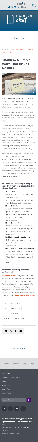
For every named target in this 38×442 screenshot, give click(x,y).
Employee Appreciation (12, 303)
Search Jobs (34, 5)
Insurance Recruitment (16, 49)
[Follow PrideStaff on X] (23, 410)
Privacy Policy (6, 393)
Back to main (20, 38)
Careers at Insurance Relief (10, 377)
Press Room (5, 374)
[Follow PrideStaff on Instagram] (16, 410)
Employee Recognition (12, 308)
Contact (4, 381)
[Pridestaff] (17, 5)
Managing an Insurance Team (14, 318)
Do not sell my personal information (11, 433)
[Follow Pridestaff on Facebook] (4, 410)
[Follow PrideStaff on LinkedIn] (10, 410)
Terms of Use (5, 389)
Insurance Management (12, 313)
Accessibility (5, 385)
